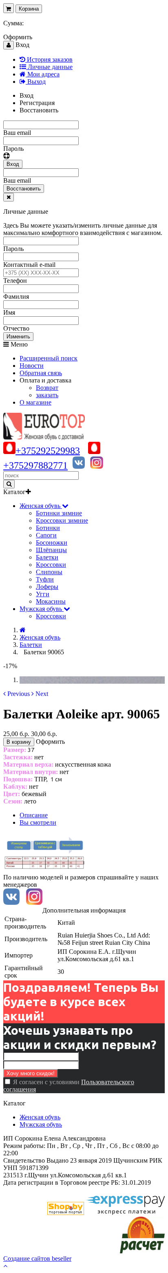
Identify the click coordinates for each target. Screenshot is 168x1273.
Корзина (29, 9)
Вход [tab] (26, 95)
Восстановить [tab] (39, 110)
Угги (42, 594)
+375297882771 (35, 465)
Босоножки (51, 542)
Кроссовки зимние (62, 520)
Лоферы (47, 586)
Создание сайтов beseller (37, 1258)
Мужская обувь (41, 1124)
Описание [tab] (34, 815)
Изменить (18, 336)
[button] (16, 693)
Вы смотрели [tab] (38, 822)
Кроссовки (51, 564)
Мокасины (51, 601)
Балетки (47, 557)
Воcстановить (24, 189)
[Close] (8, 197)
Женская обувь (40, 1117)
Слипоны (49, 571)
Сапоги (46, 535)
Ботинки (48, 527)
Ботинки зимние (59, 513)
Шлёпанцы (51, 549)
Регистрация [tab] (37, 102)
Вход (13, 164)
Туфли (45, 579)
